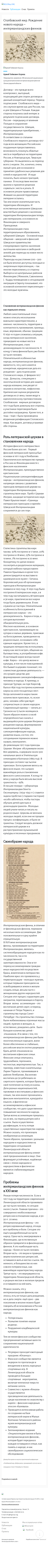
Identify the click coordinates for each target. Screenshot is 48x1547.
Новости (5, 9)
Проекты (31, 9)
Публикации (15, 9)
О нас (24, 9)
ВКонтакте (29, 1526)
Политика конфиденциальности (10, 1504)
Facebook (29, 1530)
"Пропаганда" (42, 1539)
